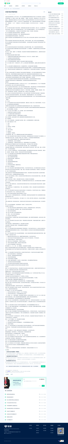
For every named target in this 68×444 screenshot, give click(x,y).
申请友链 (51, 428)
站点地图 (51, 430)
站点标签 (51, 432)
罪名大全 (36, 5)
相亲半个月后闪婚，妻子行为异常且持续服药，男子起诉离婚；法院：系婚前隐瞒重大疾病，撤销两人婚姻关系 (55, 33)
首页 (5, 5)
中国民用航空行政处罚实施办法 (11, 356)
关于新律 (30, 428)
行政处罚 (7, 374)
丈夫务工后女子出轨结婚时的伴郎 (54, 30)
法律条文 (29, 5)
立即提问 (43, 366)
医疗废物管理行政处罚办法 (11, 360)
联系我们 (37, 432)
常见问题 (44, 430)
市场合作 (37, 428)
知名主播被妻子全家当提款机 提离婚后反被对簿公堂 (54, 21)
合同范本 (23, 5)
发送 (43, 385)
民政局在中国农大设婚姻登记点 (53, 26)
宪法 (10, 8)
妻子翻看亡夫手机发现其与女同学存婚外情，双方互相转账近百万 (55, 28)
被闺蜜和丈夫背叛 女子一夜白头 (54, 15)
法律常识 (16, 5)
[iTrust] (61, 441)
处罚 (11, 374)
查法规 (9, 371)
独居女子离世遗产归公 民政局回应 (54, 19)
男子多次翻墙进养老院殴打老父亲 (54, 17)
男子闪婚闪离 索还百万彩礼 (53, 24)
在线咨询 (60, 3)
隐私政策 (44, 428)
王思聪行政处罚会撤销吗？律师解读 (12, 351)
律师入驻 (37, 430)
